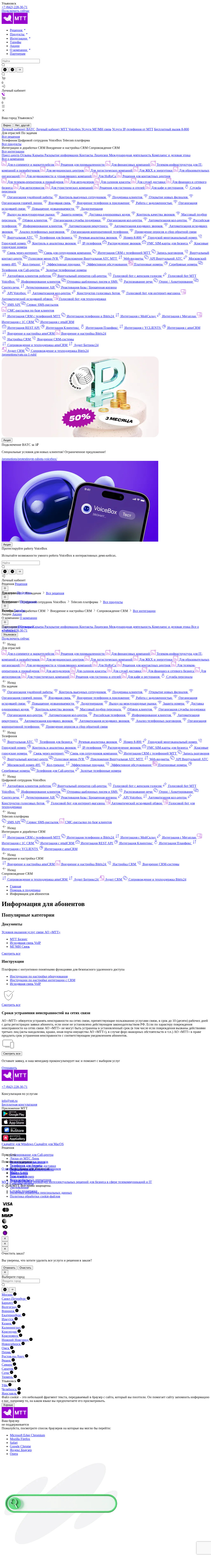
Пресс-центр (11, 155)
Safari (14, 1442)
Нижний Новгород (15, 1340)
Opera (14, 1453)
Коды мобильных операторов (30, 1180)
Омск (6, 1348)
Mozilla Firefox (20, 1439)
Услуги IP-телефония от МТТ (132, 129)
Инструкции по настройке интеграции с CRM (42, 980)
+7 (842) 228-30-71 (14, 7)
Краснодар (10, 1331)
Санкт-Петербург (14, 1298)
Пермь (7, 1352)
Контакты (86, 155)
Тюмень (8, 1377)
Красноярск (10, 1335)
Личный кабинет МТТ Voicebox (59, 129)
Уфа (5, 1385)
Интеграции (19, 38)
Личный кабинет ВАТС (18, 129)
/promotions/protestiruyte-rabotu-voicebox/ (29, 459)
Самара (7, 1364)
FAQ (13, 1172)
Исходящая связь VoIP (25, 943)
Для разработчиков (47, 1168)
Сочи (6, 1373)
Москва (7, 1294)
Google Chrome (20, 1446)
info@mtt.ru (10, 1101)
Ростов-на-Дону (13, 1356)
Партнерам (17, 53)
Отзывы (26, 155)
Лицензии (101, 155)
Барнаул (8, 1303)
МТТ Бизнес (18, 939)
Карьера (38, 155)
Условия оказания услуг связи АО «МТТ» (31, 932)
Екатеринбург (12, 1315)
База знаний (18, 1176)
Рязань (7, 1360)
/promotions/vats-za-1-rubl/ (19, 354)
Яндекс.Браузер (21, 1450)
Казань (7, 1323)
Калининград (11, 1327)
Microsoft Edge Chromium (27, 1435)
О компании (19, 50)
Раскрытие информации (62, 155)
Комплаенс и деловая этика (171, 155)
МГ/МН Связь (20, 946)
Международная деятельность (130, 155)
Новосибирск (11, 1344)
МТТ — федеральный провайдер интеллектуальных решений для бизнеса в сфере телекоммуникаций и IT (77, 1182)
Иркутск (8, 1319)
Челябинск (10, 1389)
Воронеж (8, 1311)
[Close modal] (5, 1238)
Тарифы (15, 42)
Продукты (17, 34)
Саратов (8, 1368)
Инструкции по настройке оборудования (39, 976)
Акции (15, 46)
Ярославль (9, 1393)
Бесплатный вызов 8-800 (171, 129)
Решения (16, 30)
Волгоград (9, 1307)
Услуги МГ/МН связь (96, 129)
